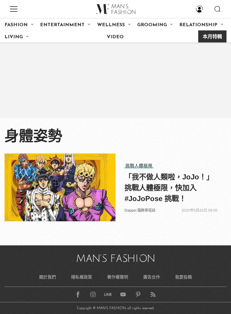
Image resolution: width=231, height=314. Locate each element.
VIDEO (115, 37)
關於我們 (47, 277)
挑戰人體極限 (138, 165)
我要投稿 (183, 277)
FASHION (16, 25)
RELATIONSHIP (198, 25)
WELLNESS (111, 25)
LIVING (14, 37)
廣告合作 (151, 277)
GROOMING (152, 25)
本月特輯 (212, 37)
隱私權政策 (81, 277)
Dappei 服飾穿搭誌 (140, 210)
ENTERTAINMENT (62, 25)
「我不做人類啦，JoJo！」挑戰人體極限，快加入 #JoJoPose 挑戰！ (169, 188)
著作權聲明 (117, 277)
